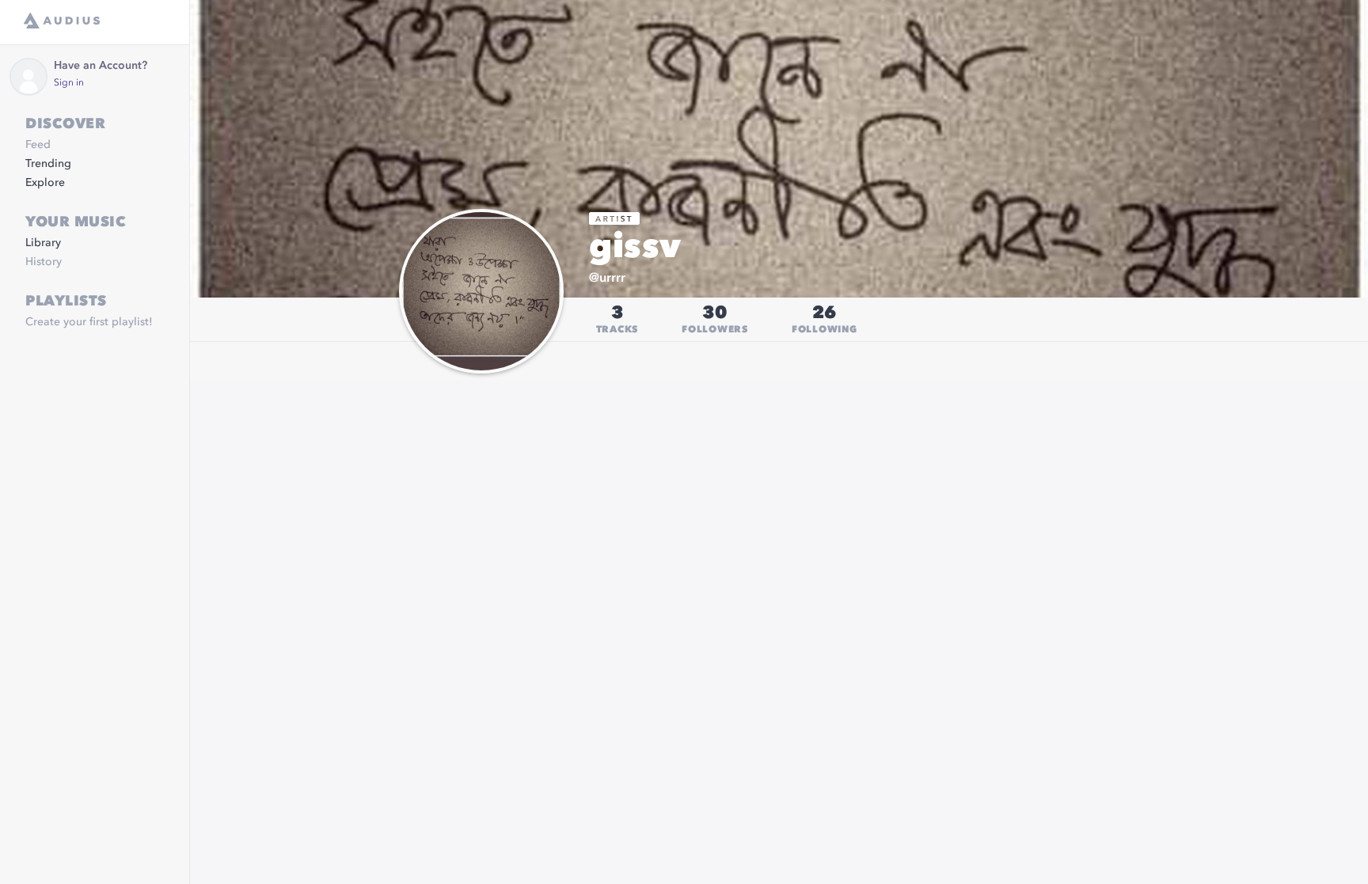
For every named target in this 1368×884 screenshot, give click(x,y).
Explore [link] (45, 182)
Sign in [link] (69, 83)
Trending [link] (48, 163)
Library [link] (43, 243)
